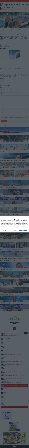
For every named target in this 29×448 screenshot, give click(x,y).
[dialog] (14, 224)
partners (5, 220)
